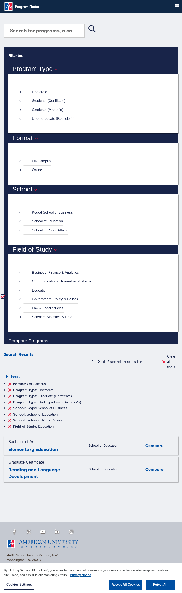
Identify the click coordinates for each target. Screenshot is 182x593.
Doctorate (39, 92)
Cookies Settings (19, 584)
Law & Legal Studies (48, 308)
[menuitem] (95, 92)
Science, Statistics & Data (52, 317)
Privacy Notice (80, 575)
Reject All (160, 584)
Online (37, 170)
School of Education (47, 221)
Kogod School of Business (52, 212)
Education (39, 290)
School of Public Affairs (50, 230)
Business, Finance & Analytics (55, 272)
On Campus (41, 161)
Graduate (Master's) (47, 110)
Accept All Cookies (126, 584)
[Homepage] (91, 544)
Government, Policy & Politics (55, 299)
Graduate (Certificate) (48, 101)
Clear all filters (171, 361)
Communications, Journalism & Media (61, 281)
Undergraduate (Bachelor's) (53, 118)
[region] (91, 578)
